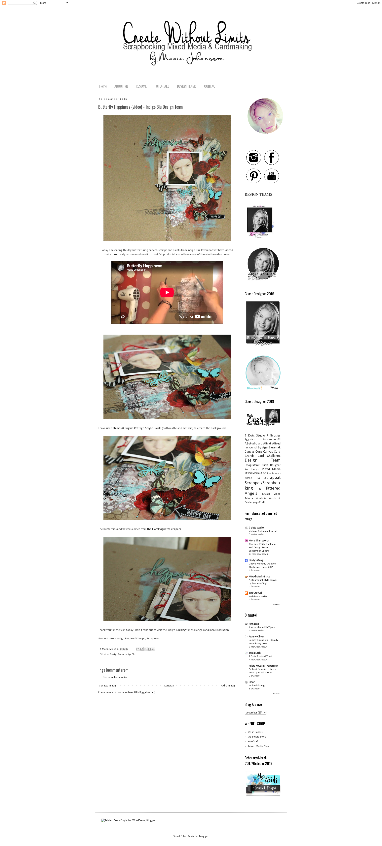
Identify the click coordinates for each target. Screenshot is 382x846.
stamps (117, 428)
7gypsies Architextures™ (263, 439)
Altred (276, 443)
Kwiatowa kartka (258, 596)
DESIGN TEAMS (187, 86)
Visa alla (277, 604)
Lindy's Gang (256, 560)
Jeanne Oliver (256, 636)
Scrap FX (252, 478)
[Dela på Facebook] (149, 649)
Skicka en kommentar (115, 677)
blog (183, 630)
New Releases (274, 473)
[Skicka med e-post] (138, 649)
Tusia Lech (255, 652)
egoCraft (259, 502)
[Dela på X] (145, 649)
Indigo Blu (130, 654)
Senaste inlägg (107, 685)
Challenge (274, 456)
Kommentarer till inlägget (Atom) (136, 692)
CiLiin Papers (255, 732)
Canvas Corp (253, 451)
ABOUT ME (121, 86)
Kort (247, 469)
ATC (260, 443)
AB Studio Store (257, 736)
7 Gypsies (274, 435)
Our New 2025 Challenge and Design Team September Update (262, 547)
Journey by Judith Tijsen (262, 627)
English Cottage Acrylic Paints (143, 428)
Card (261, 456)
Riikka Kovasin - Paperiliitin (263, 665)
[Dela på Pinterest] (153, 649)
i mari (252, 682)
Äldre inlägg (228, 685)
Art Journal (251, 447)
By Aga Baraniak (269, 447)
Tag (259, 488)
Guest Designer (271, 465)
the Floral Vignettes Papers (164, 529)
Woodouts (261, 498)
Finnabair (254, 623)
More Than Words (259, 540)
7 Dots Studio (255, 435)
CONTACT (210, 86)
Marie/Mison (109, 649)
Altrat (267, 443)
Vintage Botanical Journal (263, 531)
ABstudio (251, 443)
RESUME (141, 86)
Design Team (117, 654)
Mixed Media (271, 469)
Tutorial (266, 494)
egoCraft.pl (255, 592)
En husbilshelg (257, 685)
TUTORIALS (162, 86)
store (113, 254)
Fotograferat (252, 465)
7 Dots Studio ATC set (260, 656)
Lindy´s (255, 469)
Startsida (169, 685)
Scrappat (272, 477)
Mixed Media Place (259, 576)
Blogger (203, 836)
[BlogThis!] (142, 649)
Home (103, 86)
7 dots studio (256, 527)
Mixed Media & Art (255, 473)
